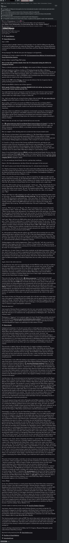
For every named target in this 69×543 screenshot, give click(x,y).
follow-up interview (31, 278)
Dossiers (27, 3)
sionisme (15, 26)
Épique (18, 3)
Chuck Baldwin (11, 28)
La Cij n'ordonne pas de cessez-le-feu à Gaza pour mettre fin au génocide (21, 12)
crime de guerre (6, 26)
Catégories (22, 3)
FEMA (6, 33)
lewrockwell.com (12, 21)
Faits (5, 3)
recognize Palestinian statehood (35, 363)
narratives (9, 27)
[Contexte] (50, 26)
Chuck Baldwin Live (9, 39)
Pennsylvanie (17, 31)
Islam (10, 29)
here (20, 80)
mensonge (12, 26)
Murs (5, 6)
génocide (32, 26)
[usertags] (48, 26)
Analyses (9, 3)
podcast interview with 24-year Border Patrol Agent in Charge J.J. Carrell (26, 123)
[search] (9, 0)
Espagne (12, 31)
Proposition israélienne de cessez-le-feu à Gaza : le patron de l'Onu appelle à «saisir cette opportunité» (28, 18)
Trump (10, 32)
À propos (50, 3)
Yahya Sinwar (14, 32)
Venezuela (5, 31)
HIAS (26, 67)
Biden (4, 32)
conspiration (36, 26)
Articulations (13, 3)
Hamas (4, 29)
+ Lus (31, 3)
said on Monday (47, 387)
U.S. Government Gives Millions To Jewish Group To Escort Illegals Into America (29, 56)
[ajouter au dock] (54, 26)
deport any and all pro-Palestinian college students (27, 319)
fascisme (28, 26)
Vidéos (38, 3)
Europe (7, 29)
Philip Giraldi (5, 28)
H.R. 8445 (34, 474)
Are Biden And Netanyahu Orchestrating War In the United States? (25, 24)
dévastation (4, 27)
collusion (41, 26)
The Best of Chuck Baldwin (11, 535)
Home (2, 3)
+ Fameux (35, 3)
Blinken (7, 32)
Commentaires (44, 3)
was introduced (30, 471)
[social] (47, 26)
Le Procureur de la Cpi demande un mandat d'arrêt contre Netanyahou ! (21, 16)
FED (9, 33)
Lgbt (13, 29)
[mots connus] (52, 26)
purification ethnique (22, 26)
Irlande (8, 31)
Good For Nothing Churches (36, 505)
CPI (4, 33)
